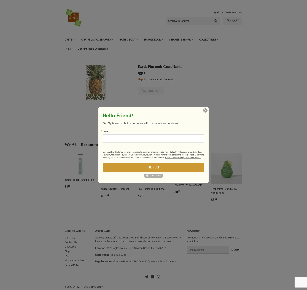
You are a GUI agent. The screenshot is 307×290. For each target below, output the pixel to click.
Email (106, 131)
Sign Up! (153, 167)
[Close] (205, 110)
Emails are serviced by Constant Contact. (183, 157)
